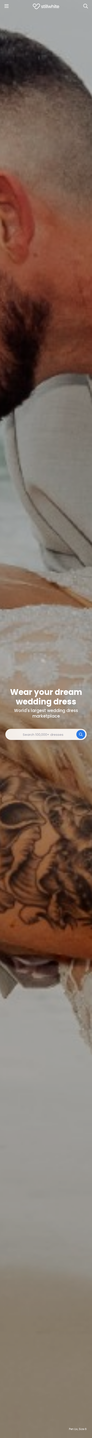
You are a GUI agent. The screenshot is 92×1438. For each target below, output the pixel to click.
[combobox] (46, 734)
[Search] (85, 6)
